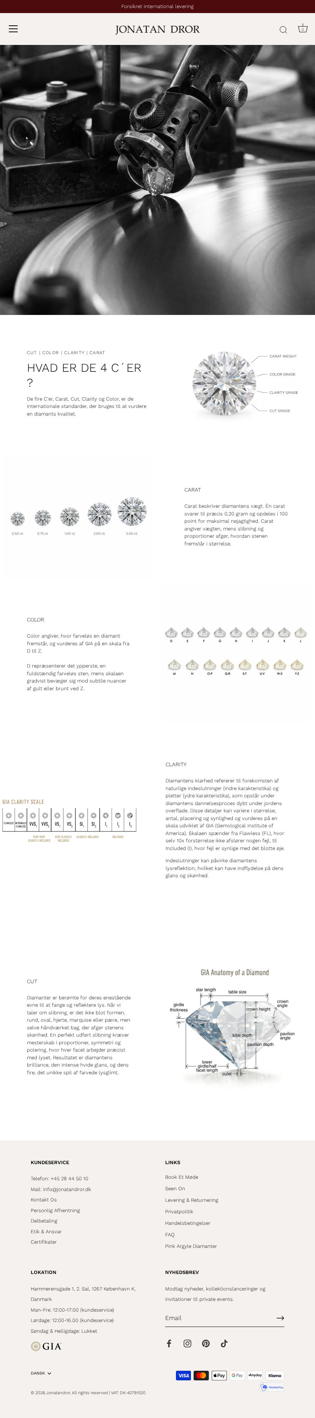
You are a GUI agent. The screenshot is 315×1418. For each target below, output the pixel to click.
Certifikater (44, 1242)
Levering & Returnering (191, 1200)
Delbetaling (44, 1221)
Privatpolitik (179, 1211)
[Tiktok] (224, 1343)
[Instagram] (187, 1343)
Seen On (175, 1188)
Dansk (38, 1373)
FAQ (170, 1234)
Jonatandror (58, 1392)
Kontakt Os (44, 1200)
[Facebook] (169, 1343)
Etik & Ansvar (46, 1231)
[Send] (280, 1318)
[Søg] (283, 30)
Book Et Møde (181, 1177)
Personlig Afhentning (55, 1210)
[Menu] (13, 28)
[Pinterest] (206, 1343)
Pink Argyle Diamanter (191, 1246)
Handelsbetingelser (188, 1223)
